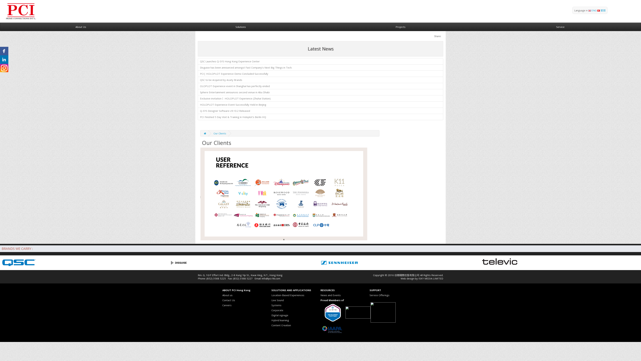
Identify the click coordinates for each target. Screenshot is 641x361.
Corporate (277, 310)
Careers (227, 305)
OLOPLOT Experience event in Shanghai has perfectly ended (235, 86)
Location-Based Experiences (287, 295)
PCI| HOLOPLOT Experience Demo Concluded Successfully (234, 73)
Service (560, 27)
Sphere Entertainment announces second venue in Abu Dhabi (235, 92)
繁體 (603, 10)
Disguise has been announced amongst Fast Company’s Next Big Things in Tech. (246, 67)
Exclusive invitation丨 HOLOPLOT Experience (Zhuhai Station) (235, 98)
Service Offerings (379, 295)
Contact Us (228, 300)
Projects (400, 27)
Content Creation (281, 325)
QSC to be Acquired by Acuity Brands (221, 80)
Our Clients (219, 133)
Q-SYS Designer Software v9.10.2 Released (225, 110)
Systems (276, 305)
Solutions (241, 27)
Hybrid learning (280, 320)
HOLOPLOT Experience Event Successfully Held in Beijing (233, 104)
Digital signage (279, 315)
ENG (594, 10)
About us (227, 295)
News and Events (330, 295)
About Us (80, 27)
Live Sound (277, 300)
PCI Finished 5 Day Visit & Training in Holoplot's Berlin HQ (233, 117)
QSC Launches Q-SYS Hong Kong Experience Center (230, 61)
